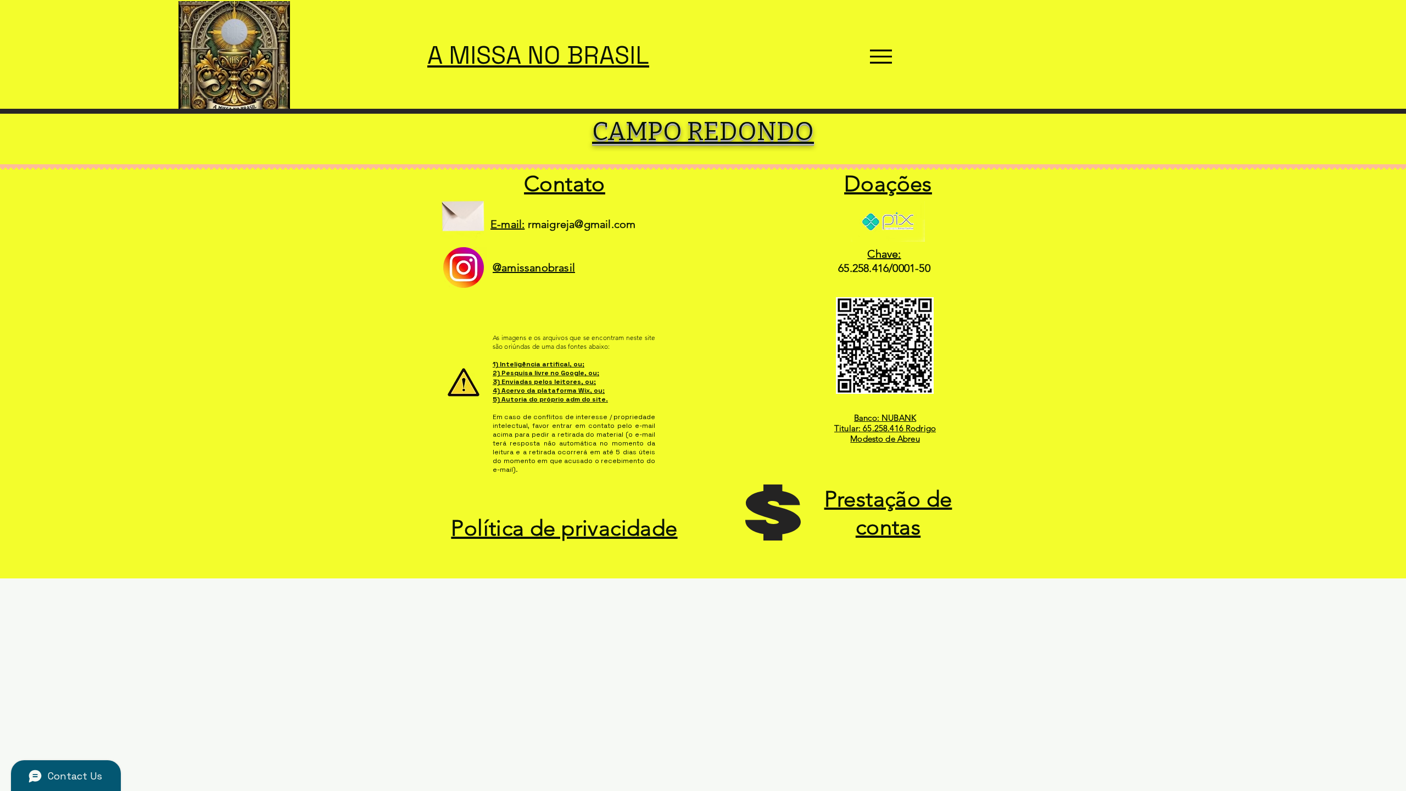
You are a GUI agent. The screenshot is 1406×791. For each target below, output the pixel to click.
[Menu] (881, 56)
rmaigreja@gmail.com (582, 224)
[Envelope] (462, 212)
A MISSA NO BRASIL (538, 55)
